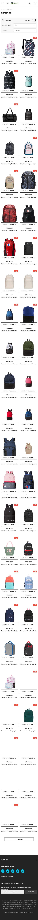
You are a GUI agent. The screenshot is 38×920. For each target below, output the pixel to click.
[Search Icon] (8, 3)
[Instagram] (12, 871)
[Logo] (15, 3)
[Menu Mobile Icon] (2, 3)
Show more (19, 839)
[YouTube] (22, 871)
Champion (9, 9)
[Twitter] (7, 871)
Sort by (4, 30)
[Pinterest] (17, 871)
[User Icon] (30, 3)
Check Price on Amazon (10, 57)
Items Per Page (6, 25)
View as (27, 20)
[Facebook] (2, 871)
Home (2, 9)
